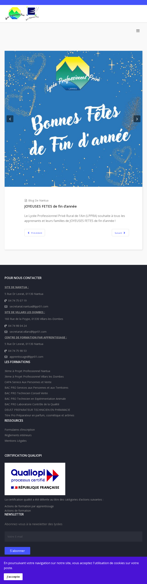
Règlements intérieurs (18, 435)
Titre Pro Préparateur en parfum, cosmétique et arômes (39, 415)
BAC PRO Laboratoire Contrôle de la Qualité (32, 404)
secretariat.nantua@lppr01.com (29, 306)
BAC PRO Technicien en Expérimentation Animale (35, 398)
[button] (10, 118)
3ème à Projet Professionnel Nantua (27, 371)
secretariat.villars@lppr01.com (28, 331)
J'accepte (13, 576)
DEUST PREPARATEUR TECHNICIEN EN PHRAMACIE (37, 410)
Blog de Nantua (38, 200)
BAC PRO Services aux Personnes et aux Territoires (36, 387)
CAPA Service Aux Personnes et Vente (28, 382)
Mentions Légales (16, 440)
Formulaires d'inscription (20, 429)
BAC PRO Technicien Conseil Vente (26, 393)
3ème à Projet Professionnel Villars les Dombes (34, 376)
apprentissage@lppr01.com (26, 356)
